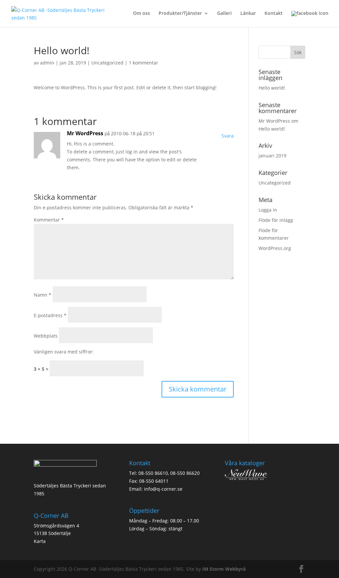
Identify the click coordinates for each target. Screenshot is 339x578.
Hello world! (272, 88)
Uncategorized (107, 63)
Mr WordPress (85, 133)
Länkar (248, 13)
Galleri (224, 13)
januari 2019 (272, 155)
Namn (42, 295)
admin (47, 63)
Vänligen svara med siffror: (64, 352)
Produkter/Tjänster (180, 13)
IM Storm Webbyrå (224, 569)
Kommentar (49, 220)
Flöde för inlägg (276, 220)
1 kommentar (143, 63)
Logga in (268, 210)
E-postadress (50, 315)
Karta (40, 541)
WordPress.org (275, 248)
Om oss (141, 13)
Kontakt (274, 13)
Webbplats (46, 336)
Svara (227, 136)
